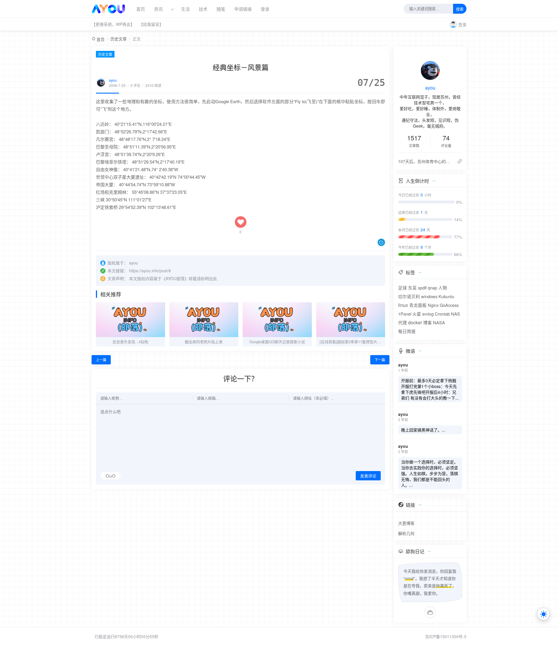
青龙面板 (418, 305)
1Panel (404, 314)
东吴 (412, 287)
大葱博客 (406, 523)
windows (429, 296)
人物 (442, 287)
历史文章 (118, 39)
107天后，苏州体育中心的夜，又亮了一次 (425, 161)
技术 (203, 9)
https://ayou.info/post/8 (150, 270)
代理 (402, 322)
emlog (428, 314)
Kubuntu (446, 296)
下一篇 (380, 359)
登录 (265, 9)
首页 (140, 9)
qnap (432, 287)
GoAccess (449, 305)
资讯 (158, 9)
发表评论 (368, 476)
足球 (402, 287)
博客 (427, 322)
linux (403, 305)
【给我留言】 (151, 24)
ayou (113, 80)
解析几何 (406, 533)
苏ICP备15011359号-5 (445, 636)
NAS (455, 314)
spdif (422, 287)
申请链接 (243, 9)
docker (415, 322)
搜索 (460, 9)
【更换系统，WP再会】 (113, 24)
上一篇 (101, 359)
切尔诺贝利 (409, 296)
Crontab (442, 314)
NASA (439, 322)
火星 (416, 314)
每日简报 (407, 331)
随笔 (221, 9)
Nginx (433, 305)
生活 (185, 9)
